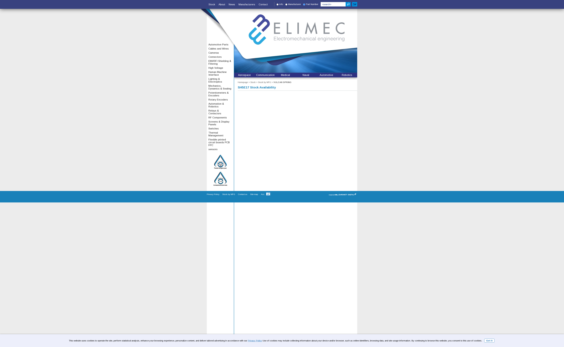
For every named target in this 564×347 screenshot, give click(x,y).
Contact (263, 4)
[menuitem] (212, 4)
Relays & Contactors (214, 112)
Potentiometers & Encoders (218, 94)
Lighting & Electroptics (215, 80)
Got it (489, 340)
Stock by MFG (264, 82)
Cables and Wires (218, 48)
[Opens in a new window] (268, 194)
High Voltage (215, 68)
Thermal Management (215, 134)
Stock (212, 4)
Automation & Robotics (216, 105)
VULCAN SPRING (282, 82)
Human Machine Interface (217, 73)
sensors (213, 149)
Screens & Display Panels (218, 123)
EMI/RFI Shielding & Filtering (219, 62)
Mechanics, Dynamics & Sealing (219, 87)
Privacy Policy (255, 340)
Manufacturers (247, 4)
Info (281, 4)
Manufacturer (294, 4)
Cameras (213, 52)
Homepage (243, 82)
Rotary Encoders (218, 99)
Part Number (312, 4)
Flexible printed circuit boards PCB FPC (219, 142)
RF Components (217, 117)
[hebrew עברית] (354, 4)
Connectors (215, 57)
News (232, 4)
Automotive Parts (218, 44)
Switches (213, 128)
